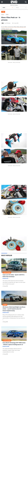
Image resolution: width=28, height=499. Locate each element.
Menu (2, 2)
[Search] (26, 2)
